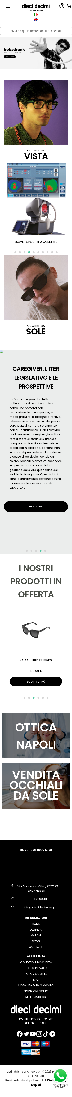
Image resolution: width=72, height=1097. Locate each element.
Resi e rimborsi (35, 997)
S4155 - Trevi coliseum (36, 660)
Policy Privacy (36, 968)
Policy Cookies (36, 974)
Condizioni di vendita (36, 962)
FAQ (36, 980)
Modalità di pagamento (36, 985)
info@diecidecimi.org (39, 907)
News (36, 941)
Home (36, 924)
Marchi (36, 935)
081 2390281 (39, 899)
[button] (15, 252)
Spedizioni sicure (36, 991)
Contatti (36, 947)
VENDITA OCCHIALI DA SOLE (36, 785)
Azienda (36, 929)
